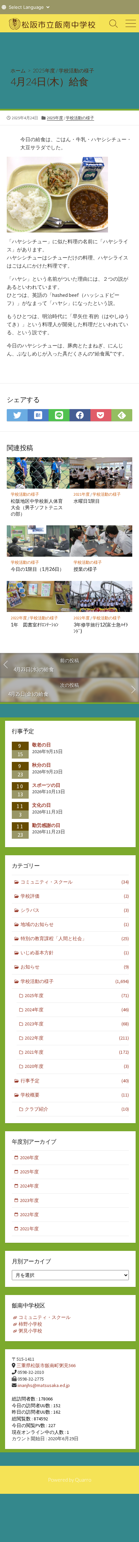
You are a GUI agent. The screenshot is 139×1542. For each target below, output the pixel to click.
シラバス (75, 910)
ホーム (18, 70)
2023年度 (77, 1024)
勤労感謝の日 (46, 825)
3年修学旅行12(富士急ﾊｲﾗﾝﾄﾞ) (101, 628)
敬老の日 (41, 745)
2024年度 (77, 1010)
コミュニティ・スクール (75, 882)
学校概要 (75, 1095)
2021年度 (82, 494)
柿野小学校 (30, 1324)
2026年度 (29, 1157)
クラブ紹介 (77, 1109)
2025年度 (44, 70)
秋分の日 (41, 765)
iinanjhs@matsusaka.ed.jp (44, 1385)
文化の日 (41, 805)
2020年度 (77, 1066)
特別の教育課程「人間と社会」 (75, 938)
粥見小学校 (30, 1331)
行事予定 (75, 1081)
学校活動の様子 (76, 70)
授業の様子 (85, 569)
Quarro (83, 1480)
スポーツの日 (46, 785)
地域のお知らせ (75, 924)
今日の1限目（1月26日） (37, 569)
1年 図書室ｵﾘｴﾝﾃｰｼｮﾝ (34, 624)
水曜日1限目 (87, 501)
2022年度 (19, 617)
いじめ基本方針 (75, 953)
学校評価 (75, 896)
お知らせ (75, 967)
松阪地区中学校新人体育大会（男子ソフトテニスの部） (37, 507)
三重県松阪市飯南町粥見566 (46, 1365)
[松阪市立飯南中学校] (53, 23)
